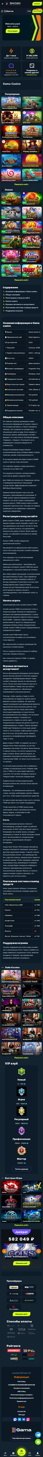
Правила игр (21, 1401)
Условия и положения (21, 1388)
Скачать (37, 4)
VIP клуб (21, 1415)
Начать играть (12, 301)
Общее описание (13, 295)
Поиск (29, 1455)
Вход (29, 11)
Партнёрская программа (21, 1438)
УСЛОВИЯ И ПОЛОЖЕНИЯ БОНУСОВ (21, 1385)
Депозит (21, 1453)
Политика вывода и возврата (21, 1395)
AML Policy (22, 1391)
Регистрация (37, 11)
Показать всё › (21, 184)
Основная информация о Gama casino (21, 291)
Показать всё (21, 1263)
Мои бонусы (13, 1455)
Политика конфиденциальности (21, 1398)
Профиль (37, 1455)
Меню (5, 1455)
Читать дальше (21, 1169)
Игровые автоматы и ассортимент (20, 304)
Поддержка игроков (14, 311)
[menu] (2, 11)
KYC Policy (21, 1381)
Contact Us (21, 1411)
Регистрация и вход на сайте (18, 298)
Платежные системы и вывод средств (22, 308)
